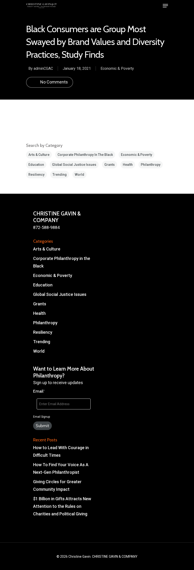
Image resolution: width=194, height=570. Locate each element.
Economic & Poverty (117, 68)
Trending (60, 174)
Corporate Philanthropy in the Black (85, 155)
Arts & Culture (38, 155)
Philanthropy (150, 165)
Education (36, 165)
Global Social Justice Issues (74, 165)
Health (128, 165)
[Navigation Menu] (165, 5)
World (79, 174)
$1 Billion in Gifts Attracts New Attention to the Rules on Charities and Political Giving (62, 506)
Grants (109, 165)
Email (39, 391)
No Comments (53, 81)
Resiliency (36, 174)
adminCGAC (43, 68)
